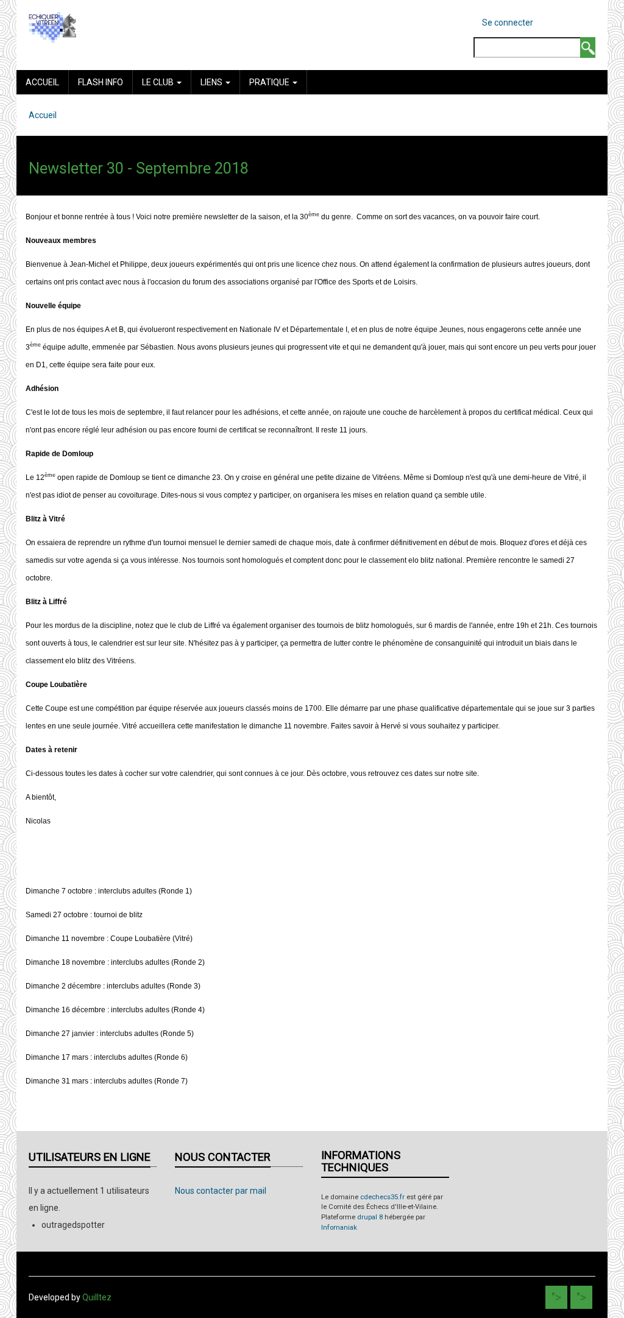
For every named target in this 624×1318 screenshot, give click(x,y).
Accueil (42, 82)
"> (556, 1297)
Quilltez (97, 1297)
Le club (159, 82)
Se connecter (507, 22)
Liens (212, 82)
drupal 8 (370, 1217)
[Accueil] (52, 27)
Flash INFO (100, 82)
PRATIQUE (270, 82)
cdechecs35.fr (382, 1197)
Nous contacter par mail (220, 1191)
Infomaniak (339, 1228)
